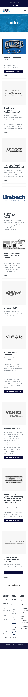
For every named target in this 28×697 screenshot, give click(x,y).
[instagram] (15, 632)
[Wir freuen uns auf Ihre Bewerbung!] (14, 337)
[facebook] (12, 632)
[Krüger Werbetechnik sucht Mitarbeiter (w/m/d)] (14, 150)
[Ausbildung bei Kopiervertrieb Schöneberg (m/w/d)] (14, 93)
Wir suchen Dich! (10, 308)
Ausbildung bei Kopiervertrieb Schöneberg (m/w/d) (12, 110)
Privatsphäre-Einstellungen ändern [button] (22, 610)
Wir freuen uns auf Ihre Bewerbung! (13, 353)
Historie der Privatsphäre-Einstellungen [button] (22, 619)
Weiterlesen (6, 75)
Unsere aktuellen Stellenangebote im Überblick (11, 559)
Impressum (22, 604)
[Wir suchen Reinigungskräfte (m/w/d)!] (14, 198)
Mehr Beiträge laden (14, 585)
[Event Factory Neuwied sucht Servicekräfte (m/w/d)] (14, 244)
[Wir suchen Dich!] (14, 293)
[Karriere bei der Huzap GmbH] (14, 46)
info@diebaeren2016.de (5, 637)
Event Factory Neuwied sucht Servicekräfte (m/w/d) (12, 255)
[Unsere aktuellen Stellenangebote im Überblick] (14, 542)
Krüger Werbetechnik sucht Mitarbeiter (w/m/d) (14, 166)
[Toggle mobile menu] (25, 10)
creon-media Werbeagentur (17, 646)
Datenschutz (22, 601)
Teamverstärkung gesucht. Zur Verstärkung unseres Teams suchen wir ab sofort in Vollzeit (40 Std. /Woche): (13, 498)
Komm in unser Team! (12, 428)
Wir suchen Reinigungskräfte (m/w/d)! (10, 215)
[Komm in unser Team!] (14, 413)
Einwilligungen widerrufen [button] (22, 627)
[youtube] (14, 634)
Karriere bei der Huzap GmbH (12, 58)
